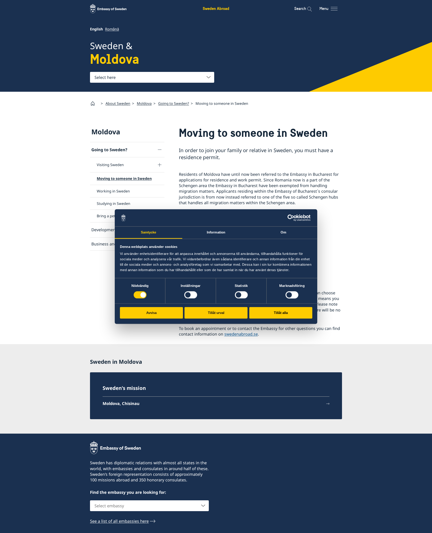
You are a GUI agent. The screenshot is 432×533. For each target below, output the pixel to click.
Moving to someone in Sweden (124, 178)
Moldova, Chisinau (121, 403)
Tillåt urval (216, 313)
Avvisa (151, 313)
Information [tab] (216, 232)
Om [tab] (283, 232)
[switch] (190, 294)
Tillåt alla (281, 313)
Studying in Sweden (113, 203)
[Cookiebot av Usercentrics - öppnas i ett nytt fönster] (292, 217)
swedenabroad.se (241, 334)
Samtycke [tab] (148, 232)
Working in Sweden (113, 191)
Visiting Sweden (110, 164)
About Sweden (118, 103)
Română (112, 29)
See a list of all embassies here (119, 521)
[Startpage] (94, 103)
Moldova (144, 103)
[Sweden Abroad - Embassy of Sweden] (112, 8)
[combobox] (152, 77)
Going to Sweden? (173, 103)
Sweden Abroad (216, 8)
